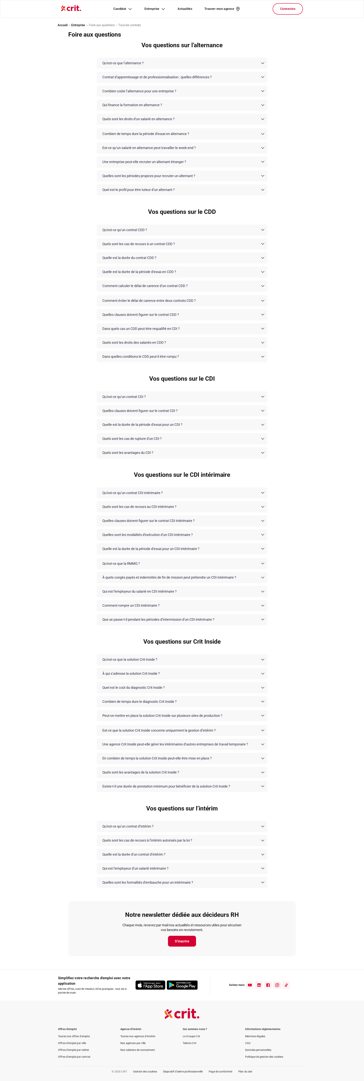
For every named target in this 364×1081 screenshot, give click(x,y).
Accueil (62, 25)
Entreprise (78, 25)
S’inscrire (182, 941)
